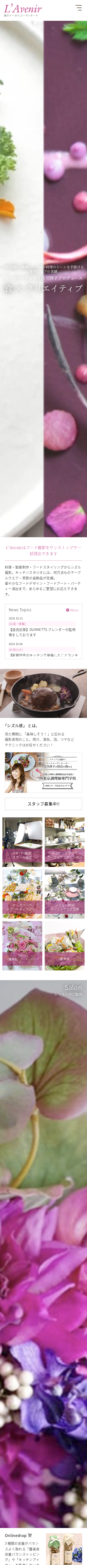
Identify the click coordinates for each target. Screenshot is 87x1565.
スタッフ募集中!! (43, 804)
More (74, 610)
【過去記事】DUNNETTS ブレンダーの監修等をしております (42, 632)
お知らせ (16, 650)
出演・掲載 (17, 624)
